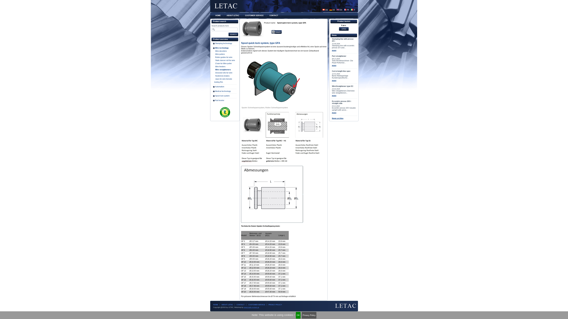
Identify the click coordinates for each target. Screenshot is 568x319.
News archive (337, 118)
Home (215, 305)
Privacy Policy (309, 315)
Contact (241, 305)
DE (326, 10)
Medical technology (223, 91)
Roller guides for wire (223, 57)
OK (298, 315)
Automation (219, 87)
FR (347, 10)
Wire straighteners (223, 70)
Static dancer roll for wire (225, 60)
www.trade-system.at (251, 307)
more (334, 50)
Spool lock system (222, 96)
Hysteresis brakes (222, 76)
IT (354, 10)
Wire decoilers (221, 51)
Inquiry (278, 32)
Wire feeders (220, 67)
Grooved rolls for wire (223, 73)
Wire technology (222, 48)
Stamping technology (223, 43)
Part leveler (219, 100)
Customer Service (256, 305)
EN (340, 10)
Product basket (343, 21)
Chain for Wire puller (223, 63)
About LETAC (227, 305)
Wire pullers (220, 54)
